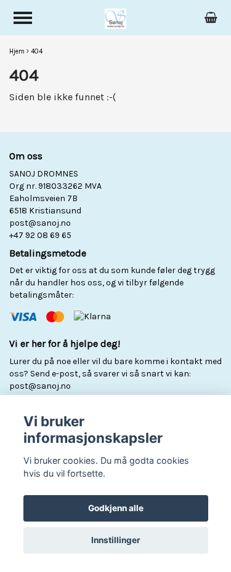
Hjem (17, 51)
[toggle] (23, 18)
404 (37, 51)
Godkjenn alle (116, 508)
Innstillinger (115, 540)
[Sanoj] (115, 17)
